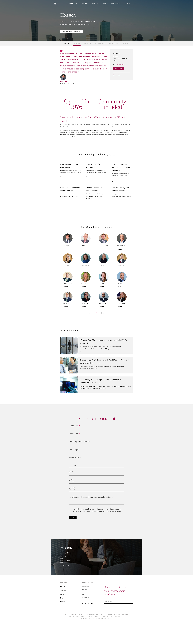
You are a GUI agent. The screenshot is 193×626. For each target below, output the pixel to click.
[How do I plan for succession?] (86, 176)
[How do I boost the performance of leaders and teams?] (112, 181)
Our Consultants (100, 43)
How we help (87, 43)
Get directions (117, 75)
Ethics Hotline (104, 616)
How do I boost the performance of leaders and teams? (121, 167)
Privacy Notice (69, 614)
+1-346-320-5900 (120, 64)
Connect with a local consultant (71, 31)
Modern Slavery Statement (77, 616)
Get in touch (118, 68)
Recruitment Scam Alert (121, 614)
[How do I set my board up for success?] (112, 199)
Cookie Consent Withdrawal (94, 614)
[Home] (57, 4)
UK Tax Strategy (116, 616)
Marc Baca (63, 81)
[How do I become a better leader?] (86, 201)
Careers (63, 594)
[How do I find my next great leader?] (60, 176)
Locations (63, 602)
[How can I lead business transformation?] (60, 199)
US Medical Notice (93, 616)
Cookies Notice (79, 614)
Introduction (77, 43)
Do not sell (108, 614)
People (62, 586)
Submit (73, 517)
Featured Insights (113, 43)
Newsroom (64, 598)
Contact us (125, 43)
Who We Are (64, 590)
